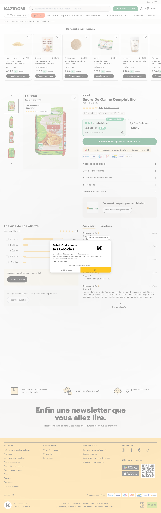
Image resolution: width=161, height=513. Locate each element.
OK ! (95, 270)
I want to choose (65, 270)
